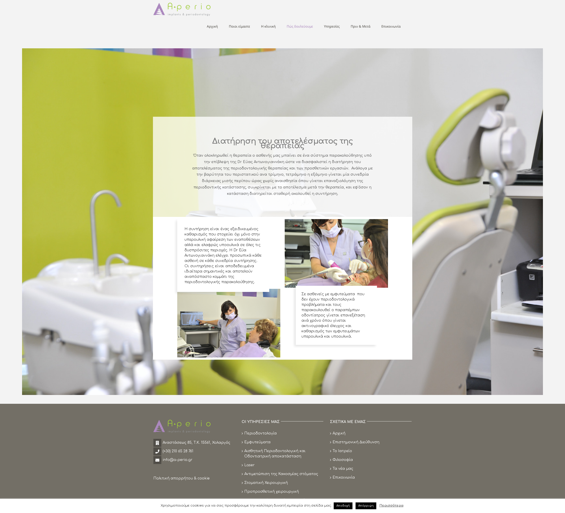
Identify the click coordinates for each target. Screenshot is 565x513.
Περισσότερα (391, 505)
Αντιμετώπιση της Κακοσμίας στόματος (281, 474)
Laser (249, 465)
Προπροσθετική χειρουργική (271, 492)
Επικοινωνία (344, 477)
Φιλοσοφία (343, 460)
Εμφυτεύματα (257, 442)
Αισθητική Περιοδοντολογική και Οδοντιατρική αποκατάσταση (274, 453)
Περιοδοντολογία (260, 433)
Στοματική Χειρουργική (266, 483)
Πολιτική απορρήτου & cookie (181, 478)
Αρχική (339, 433)
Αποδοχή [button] (343, 505)
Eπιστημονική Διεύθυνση (356, 442)
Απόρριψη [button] (366, 505)
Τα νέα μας (343, 469)
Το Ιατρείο (342, 451)
